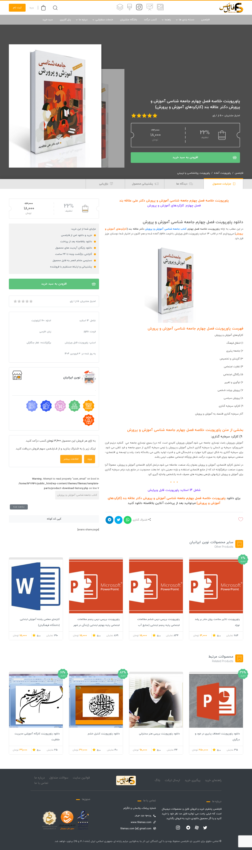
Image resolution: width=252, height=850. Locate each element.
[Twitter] (205, 828)
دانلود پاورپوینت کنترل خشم (104, 734)
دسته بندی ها (186, 19)
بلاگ (157, 780)
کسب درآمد (150, 19)
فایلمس (205, 19)
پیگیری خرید (192, 780)
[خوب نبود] (19, 301)
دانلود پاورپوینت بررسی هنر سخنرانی (159, 734)
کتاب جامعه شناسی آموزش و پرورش (165, 229)
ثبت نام (17, 7)
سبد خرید (48, 19)
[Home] (126, 780)
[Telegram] (188, 828)
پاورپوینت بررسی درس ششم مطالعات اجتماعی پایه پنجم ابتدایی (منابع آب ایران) (158, 625)
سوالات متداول (58, 778)
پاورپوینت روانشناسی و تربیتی (193, 173)
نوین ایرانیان (71, 377)
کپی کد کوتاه (54, 519)
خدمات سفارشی (104, 19)
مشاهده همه (18, 506)
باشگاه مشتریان (128, 19)
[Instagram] (178, 828)
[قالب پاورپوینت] (150, 7)
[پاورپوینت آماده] (160, 7)
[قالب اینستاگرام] (139, 7)
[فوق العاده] (31, 301)
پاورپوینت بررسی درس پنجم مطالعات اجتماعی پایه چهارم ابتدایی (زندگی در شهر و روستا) (96, 625)
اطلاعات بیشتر (71, 459)
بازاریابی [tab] (104, 184)
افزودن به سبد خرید (185, 157)
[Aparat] (196, 827)
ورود (31, 7)
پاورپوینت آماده (222, 173)
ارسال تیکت (172, 780)
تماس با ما (41, 783)
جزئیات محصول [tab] (222, 184)
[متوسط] (23, 301)
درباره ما (83, 19)
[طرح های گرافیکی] (129, 7)
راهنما (168, 19)
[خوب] (27, 301)
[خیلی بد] (15, 301)
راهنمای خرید (213, 780)
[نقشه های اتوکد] (120, 7)
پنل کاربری (65, 19)
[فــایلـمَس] (231, 8)
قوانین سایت (81, 778)
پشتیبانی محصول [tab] (143, 184)
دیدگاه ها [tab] (182, 184)
